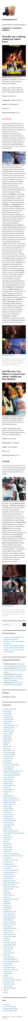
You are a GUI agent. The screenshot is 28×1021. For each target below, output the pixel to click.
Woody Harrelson (14, 614)
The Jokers (7, 971)
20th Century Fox (9, 709)
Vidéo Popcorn (8, 982)
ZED (5, 990)
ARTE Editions (8, 729)
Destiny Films (8, 781)
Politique (6, 909)
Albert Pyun (14, 362)
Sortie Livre (7, 949)
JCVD (7, 363)
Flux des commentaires (10, 1008)
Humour (6, 851)
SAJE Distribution (9, 934)
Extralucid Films (8, 820)
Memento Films (8, 884)
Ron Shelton (16, 612)
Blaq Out (6, 746)
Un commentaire (14, 365)
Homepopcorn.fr (9, 19)
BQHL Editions (8, 750)
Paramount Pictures (9, 899)
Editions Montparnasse (10, 800)
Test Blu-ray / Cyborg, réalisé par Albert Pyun (14, 39)
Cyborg (18, 362)
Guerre (6, 839)
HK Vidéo (6, 845)
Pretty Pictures (8, 913)
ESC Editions (10, 360)
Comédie (22, 609)
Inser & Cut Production (10, 853)
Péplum (6, 903)
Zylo (5, 992)
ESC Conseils (7, 808)
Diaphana (6, 783)
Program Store (8, 916)
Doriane (6, 787)
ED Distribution (8, 796)
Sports (13, 611)
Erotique (6, 806)
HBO (5, 841)
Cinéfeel (6, 760)
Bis (4, 744)
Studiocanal (7, 957)
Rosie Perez (22, 612)
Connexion (7, 1004)
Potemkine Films (9, 911)
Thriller (6, 973)
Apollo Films (7, 721)
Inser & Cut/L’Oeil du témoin (12, 856)
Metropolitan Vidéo (9, 887)
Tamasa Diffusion (9, 959)
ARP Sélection (8, 727)
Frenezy (6, 835)
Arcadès (6, 723)
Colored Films (8, 767)
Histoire (6, 843)
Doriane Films (8, 789)
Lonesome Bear (8, 876)
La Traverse (7, 862)
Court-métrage (8, 777)
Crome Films (7, 779)
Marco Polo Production (10, 882)
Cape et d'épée (8, 752)
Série (5, 938)
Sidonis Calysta (8, 944)
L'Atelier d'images (9, 860)
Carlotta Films (8, 754)
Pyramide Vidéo (8, 924)
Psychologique (8, 918)
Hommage (7, 847)
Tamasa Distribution (10, 961)
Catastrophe (7, 756)
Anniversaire (7, 719)
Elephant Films (8, 802)
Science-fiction (5, 362)
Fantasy (6, 827)
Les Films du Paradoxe (10, 870)
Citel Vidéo (7, 762)
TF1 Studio (7, 963)
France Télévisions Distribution (13, 833)
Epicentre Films (8, 804)
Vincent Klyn (5, 365)
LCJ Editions (7, 864)
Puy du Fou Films (9, 922)
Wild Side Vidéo (8, 988)
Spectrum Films (8, 953)
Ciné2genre (7, 758)
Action (23, 359)
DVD (5, 794)
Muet (5, 891)
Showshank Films (9, 942)
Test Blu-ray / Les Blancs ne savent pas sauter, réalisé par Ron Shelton (13, 375)
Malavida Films (8, 880)
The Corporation (8, 967)
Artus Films (7, 731)
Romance (6, 932)
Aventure (4, 360)
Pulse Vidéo (7, 920)
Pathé (5, 901)
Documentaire (8, 785)
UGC (5, 975)
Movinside (7, 889)
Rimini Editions (8, 928)
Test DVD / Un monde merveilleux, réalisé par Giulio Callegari (15, 670)
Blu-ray (18, 611)
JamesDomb (7, 359)
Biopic (5, 742)
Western (6, 986)
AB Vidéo (6, 711)
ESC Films (6, 812)
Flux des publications (10, 1006)
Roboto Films (8, 930)
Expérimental (8, 818)
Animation (7, 717)
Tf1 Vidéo (6, 965)
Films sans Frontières (10, 831)
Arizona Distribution (10, 725)
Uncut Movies (8, 978)
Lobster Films (8, 874)
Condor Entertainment (10, 775)
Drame (6, 791)
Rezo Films (7, 926)
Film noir (6, 829)
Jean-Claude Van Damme (15, 363)
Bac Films (6, 736)
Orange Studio (8, 895)
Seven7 (6, 940)
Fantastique (7, 825)
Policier (6, 907)
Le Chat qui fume (9, 866)
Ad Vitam (6, 715)
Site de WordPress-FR (10, 1010)
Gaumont (6, 837)
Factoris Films (8, 822)
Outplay (6, 897)
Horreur (6, 849)
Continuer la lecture (8, 355)
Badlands (6, 738)
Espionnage (7, 814)
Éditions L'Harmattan (10, 798)
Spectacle (6, 951)
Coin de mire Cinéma (10, 765)
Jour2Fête (6, 858)
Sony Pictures (8, 947)
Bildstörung (7, 740)
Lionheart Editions (18, 360)
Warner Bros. (7, 984)
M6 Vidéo (6, 878)
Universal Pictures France (11, 980)
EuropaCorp (7, 816)
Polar (5, 905)
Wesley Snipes (5, 614)
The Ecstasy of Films (10, 969)
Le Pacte (6, 868)
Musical (6, 893)
